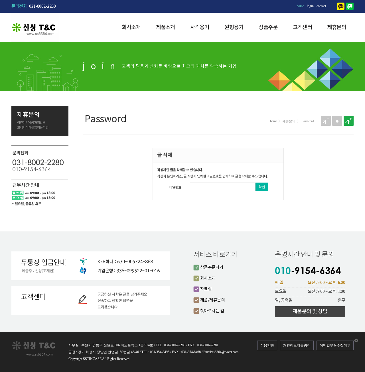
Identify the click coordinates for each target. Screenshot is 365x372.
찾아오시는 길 (211, 311)
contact (321, 6)
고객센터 (302, 27)
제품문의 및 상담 (310, 312)
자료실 (205, 289)
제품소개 (165, 27)
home (300, 6)
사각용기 (199, 27)
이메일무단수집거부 (335, 345)
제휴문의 (336, 27)
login (310, 6)
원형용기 (233, 27)
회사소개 (131, 27)
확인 (261, 187)
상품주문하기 (211, 267)
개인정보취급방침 (297, 345)
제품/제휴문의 (212, 300)
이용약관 (267, 345)
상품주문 (268, 27)
